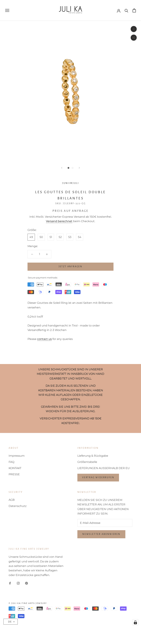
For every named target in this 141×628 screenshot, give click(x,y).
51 (51, 237)
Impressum (17, 455)
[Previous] (61, 168)
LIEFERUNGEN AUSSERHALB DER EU (103, 468)
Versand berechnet (59, 221)
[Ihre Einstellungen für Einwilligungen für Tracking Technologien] (135, 622)
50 (41, 237)
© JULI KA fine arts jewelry (28, 603)
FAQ (11, 462)
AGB (12, 499)
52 (60, 237)
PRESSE (14, 474)
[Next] (79, 168)
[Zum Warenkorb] (134, 10)
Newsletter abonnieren (101, 534)
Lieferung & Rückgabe (92, 455)
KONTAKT (15, 468)
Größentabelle (87, 462)
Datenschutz (17, 506)
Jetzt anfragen (70, 266)
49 (31, 237)
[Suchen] (126, 10)
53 (69, 237)
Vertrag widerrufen (98, 477)
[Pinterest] (26, 583)
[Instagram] (18, 583)
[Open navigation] (7, 10)
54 (79, 237)
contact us (44, 339)
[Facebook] (10, 583)
